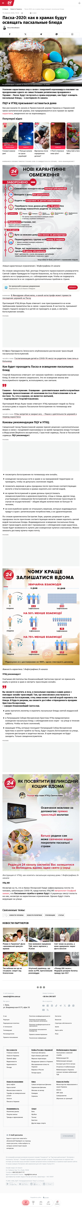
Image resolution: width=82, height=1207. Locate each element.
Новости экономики (15, 1082)
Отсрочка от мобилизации (65, 1067)
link (43, 1005)
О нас (5, 1016)
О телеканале (7, 1027)
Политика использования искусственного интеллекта (38, 1020)
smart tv (35, 1184)
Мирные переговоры (38, 1058)
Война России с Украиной (42, 1050)
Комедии (34, 1093)
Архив (57, 1027)
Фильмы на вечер (37, 1090)
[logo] (9, 3)
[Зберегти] (72, 34)
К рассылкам (68, 1136)
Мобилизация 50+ (62, 1058)
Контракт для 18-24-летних (65, 1064)
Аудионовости (12, 1064)
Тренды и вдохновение (15, 1117)
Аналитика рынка (13, 1111)
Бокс (33, 1111)
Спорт (33, 1109)
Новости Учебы (62, 1082)
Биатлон (34, 1120)
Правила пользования (10, 1037)
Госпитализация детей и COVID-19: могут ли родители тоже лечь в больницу (40, 359)
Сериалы (34, 1096)
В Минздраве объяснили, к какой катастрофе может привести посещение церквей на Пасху (36, 296)
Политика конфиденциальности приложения (39, 1025)
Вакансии (58, 1019)
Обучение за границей (64, 1098)
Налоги (9, 1098)
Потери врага (36, 1073)
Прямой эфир (11, 1058)
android (11, 1184)
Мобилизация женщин (64, 1061)
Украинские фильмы (38, 1087)
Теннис (34, 1117)
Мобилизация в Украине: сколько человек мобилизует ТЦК (66, 1072)
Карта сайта (59, 1030)
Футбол (34, 1114)
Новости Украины (16, 9)
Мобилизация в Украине (66, 1050)
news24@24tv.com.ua (11, 997)
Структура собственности (63, 1023)
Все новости (12, 1050)
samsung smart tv (48, 1184)
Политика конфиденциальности (39, 1016)
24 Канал (5, 9)
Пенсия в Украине (13, 1101)
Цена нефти (11, 1084)
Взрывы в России (37, 1070)
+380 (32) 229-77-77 (18, 1172)
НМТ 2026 (59, 1093)
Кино (33, 1082)
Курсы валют (11, 1087)
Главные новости (13, 1053)
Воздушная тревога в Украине (42, 1061)
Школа (58, 1090)
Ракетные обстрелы (38, 1053)
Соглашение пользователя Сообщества (38, 1030)
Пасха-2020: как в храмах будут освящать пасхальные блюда (44, 9)
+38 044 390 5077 (49, 997)
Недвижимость (13, 1109)
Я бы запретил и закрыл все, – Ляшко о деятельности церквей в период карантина (39, 415)
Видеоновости (12, 1061)
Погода (9, 1067)
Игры (56, 1034)
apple (23, 1184)
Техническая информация (37, 1038)
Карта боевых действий (39, 1056)
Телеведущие (7, 1030)
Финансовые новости (14, 1090)
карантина (7, 113)
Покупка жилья (12, 1114)
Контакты (58, 1016)
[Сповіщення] (79, 3)
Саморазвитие (61, 1096)
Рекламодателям (8, 1034)
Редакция (6, 1019)
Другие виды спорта (38, 1123)
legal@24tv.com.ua (31, 1174)
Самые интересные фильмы (41, 1084)
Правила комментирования (38, 1034)
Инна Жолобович (13, 28)
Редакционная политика (11, 1023)
